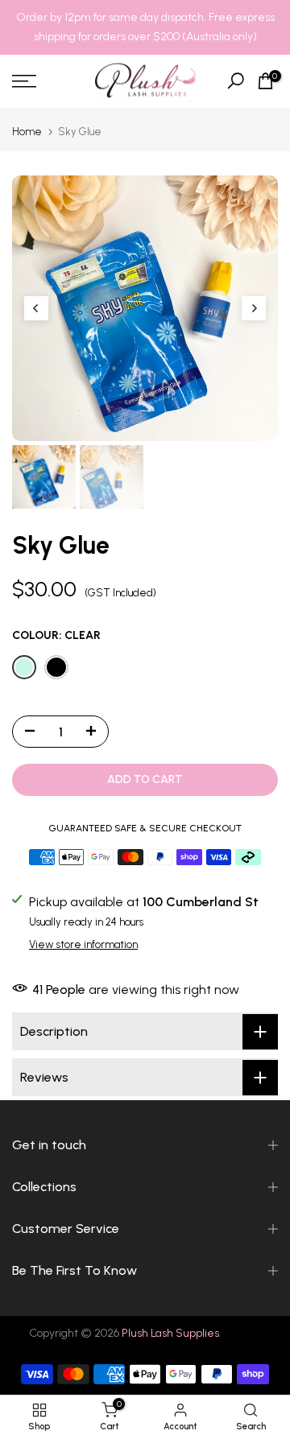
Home (27, 132)
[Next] (254, 308)
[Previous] (36, 308)
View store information (83, 944)
